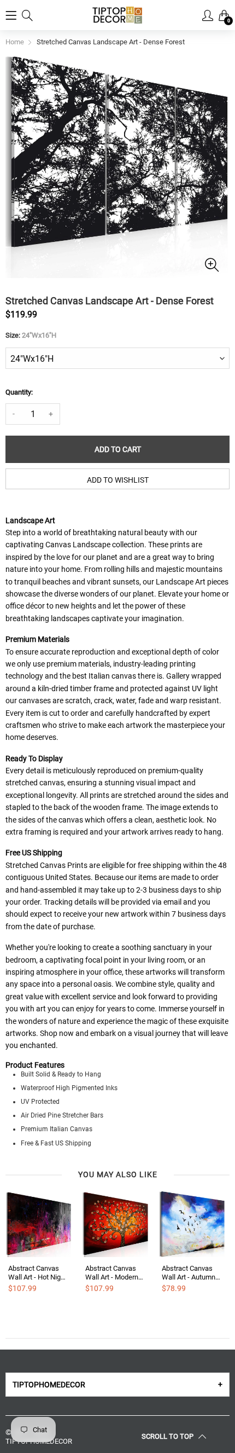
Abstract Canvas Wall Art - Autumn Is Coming (188, 1272)
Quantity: (19, 392)
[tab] (117, 1384)
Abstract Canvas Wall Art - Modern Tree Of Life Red (111, 1272)
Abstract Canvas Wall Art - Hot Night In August (37, 1272)
